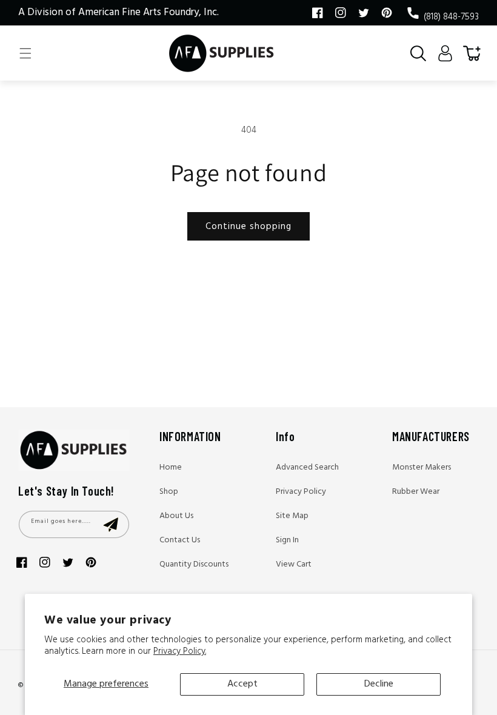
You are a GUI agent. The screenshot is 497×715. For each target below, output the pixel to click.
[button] (25, 53)
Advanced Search (307, 467)
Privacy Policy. (179, 651)
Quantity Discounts (193, 564)
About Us (176, 516)
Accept (242, 684)
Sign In (287, 540)
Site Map (292, 516)
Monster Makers (421, 467)
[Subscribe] (110, 524)
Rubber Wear (415, 492)
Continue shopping (248, 226)
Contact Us (179, 540)
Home (170, 467)
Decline (378, 684)
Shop (168, 492)
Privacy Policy (301, 492)
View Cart (294, 564)
